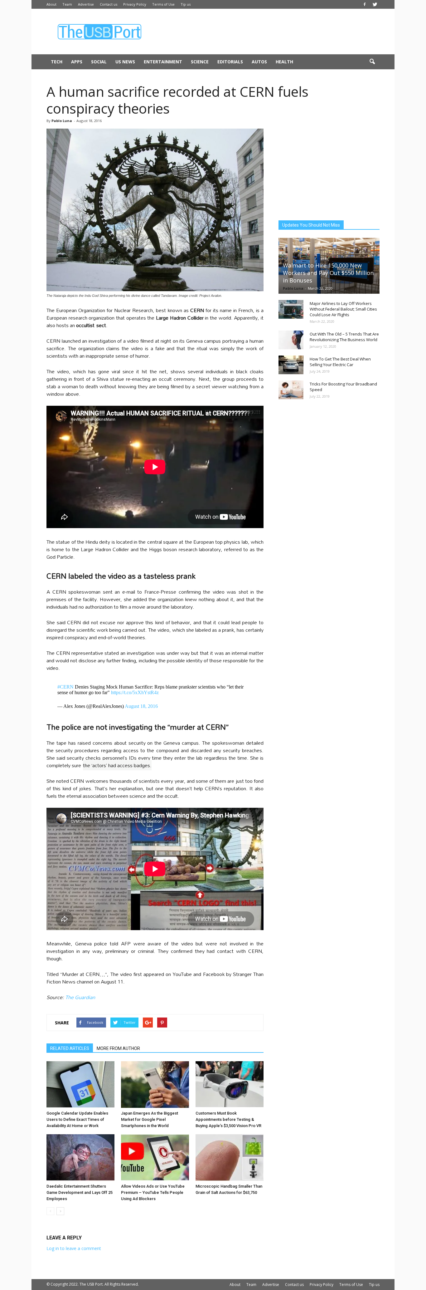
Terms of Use (163, 4)
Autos (259, 62)
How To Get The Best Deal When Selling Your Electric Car (340, 361)
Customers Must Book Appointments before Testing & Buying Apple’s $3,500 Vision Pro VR (228, 1119)
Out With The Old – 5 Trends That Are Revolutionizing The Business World (344, 336)
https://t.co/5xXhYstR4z (135, 692)
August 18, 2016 (141, 706)
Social (99, 62)
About (51, 4)
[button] (372, 61)
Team (67, 4)
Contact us (108, 4)
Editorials (230, 62)
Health (284, 62)
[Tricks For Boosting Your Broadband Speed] (290, 389)
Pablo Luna (61, 120)
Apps (76, 62)
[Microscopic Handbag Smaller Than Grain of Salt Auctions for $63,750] (230, 1157)
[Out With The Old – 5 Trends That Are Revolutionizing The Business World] (290, 340)
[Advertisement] (266, 31)
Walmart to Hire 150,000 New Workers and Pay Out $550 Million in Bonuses (328, 273)
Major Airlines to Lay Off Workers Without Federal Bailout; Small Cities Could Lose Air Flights (343, 309)
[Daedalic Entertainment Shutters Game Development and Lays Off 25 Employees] (80, 1157)
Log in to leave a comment (73, 1248)
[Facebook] (364, 4)
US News (125, 62)
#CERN (65, 686)
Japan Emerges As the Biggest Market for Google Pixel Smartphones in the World (149, 1119)
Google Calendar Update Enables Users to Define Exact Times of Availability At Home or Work (77, 1119)
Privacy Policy (134, 4)
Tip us (186, 4)
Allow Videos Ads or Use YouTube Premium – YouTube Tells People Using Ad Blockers (153, 1192)
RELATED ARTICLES (69, 1048)
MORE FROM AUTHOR (118, 1048)
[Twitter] (375, 4)
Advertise (86, 4)
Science (200, 62)
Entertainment (163, 62)
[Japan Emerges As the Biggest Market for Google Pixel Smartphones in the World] (155, 1084)
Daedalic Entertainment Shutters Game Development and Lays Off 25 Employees (79, 1192)
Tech (56, 62)
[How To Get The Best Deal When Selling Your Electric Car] (290, 365)
